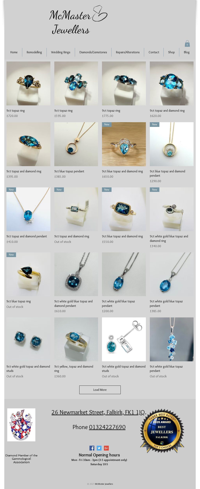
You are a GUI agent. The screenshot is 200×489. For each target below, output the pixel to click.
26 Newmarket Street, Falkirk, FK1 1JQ (98, 412)
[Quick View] (28, 83)
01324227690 (107, 427)
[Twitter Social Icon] (99, 448)
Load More (100, 390)
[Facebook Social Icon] (91, 448)
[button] (187, 43)
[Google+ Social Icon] (106, 448)
